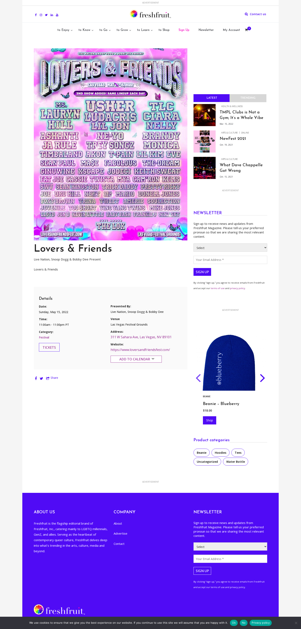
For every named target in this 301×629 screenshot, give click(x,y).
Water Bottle (235, 462)
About (118, 523)
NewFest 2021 (233, 139)
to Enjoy (63, 30)
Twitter (46, 13)
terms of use (218, 288)
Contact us (258, 14)
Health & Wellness (232, 106)
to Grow (122, 30)
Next (262, 379)
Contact (119, 544)
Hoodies (208, 396)
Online (245, 132)
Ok (234, 622)
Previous (198, 379)
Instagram (41, 13)
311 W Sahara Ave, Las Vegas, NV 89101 (141, 337)
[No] (296, 623)
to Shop (164, 30)
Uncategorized (207, 462)
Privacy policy (261, 622)
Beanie (201, 453)
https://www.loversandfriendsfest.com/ (140, 349)
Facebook (36, 13)
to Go (103, 30)
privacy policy (237, 288)
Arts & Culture (229, 132)
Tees (238, 453)
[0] (246, 30)
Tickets (49, 347)
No (244, 622)
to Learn (143, 30)
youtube (57, 13)
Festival (44, 337)
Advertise (120, 533)
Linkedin (52, 13)
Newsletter (206, 30)
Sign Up (184, 30)
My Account (231, 30)
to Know (84, 30)
